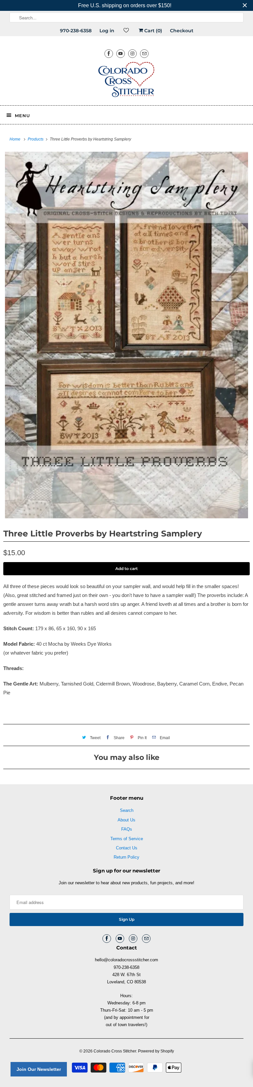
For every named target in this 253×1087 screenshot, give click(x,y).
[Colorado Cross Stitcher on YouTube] (120, 53)
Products (36, 139)
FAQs (126, 829)
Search (126, 810)
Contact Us (126, 847)
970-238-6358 (76, 31)
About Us (126, 819)
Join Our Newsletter (38, 1069)
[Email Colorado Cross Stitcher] (144, 53)
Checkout (181, 31)
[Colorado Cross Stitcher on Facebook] (108, 53)
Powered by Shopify (156, 1051)
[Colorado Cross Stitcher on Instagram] (132, 53)
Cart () (152, 31)
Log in (106, 31)
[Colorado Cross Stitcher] (126, 80)
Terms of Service (126, 838)
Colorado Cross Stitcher (115, 1051)
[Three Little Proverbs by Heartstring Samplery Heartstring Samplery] (126, 335)
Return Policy (126, 857)
